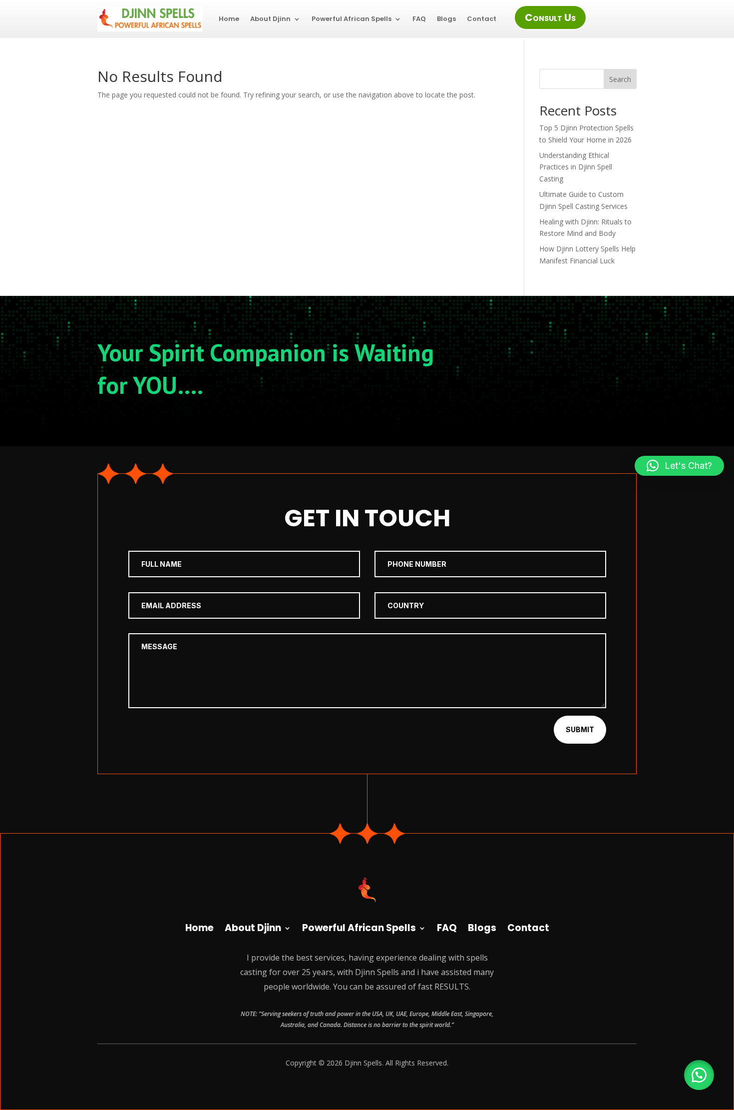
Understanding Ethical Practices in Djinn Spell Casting (575, 167)
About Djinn (270, 18)
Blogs (446, 18)
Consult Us (550, 17)
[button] (699, 1075)
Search (620, 79)
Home (229, 18)
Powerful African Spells (351, 18)
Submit (580, 729)
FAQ (419, 18)
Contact (481, 18)
